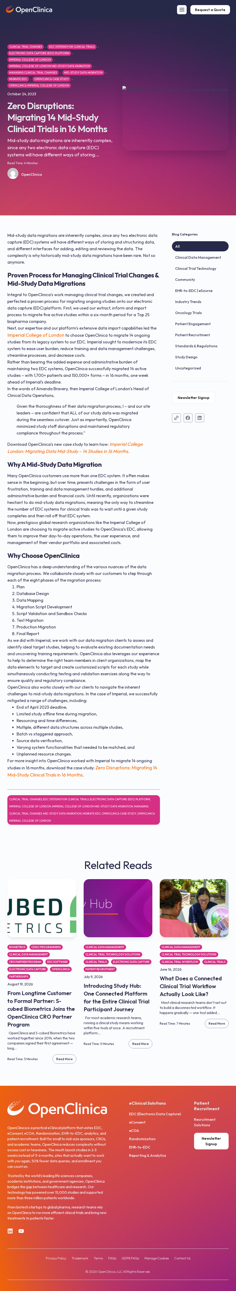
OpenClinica (61, 969)
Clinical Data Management (198, 257)
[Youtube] (21, 1231)
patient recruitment (100, 969)
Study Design (186, 357)
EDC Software (57, 962)
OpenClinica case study (51, 79)
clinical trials (96, 962)
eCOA (134, 1130)
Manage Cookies (157, 1258)
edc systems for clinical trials (72, 46)
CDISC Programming (46, 947)
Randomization (142, 1138)
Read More (64, 1059)
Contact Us (182, 1258)
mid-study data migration (83, 72)
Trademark (80, 1258)
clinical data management (28, 954)
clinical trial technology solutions (113, 954)
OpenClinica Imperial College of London (39, 85)
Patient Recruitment (192, 335)
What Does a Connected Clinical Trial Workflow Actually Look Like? (191, 986)
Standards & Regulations (196, 346)
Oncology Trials (188, 312)
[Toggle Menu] (181, 10)
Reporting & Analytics (147, 1155)
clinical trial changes (25, 46)
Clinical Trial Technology (195, 268)
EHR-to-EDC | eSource (193, 290)
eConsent (137, 1122)
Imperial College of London (30, 59)
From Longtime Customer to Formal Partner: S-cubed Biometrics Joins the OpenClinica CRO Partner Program (41, 1009)
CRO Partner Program (25, 962)
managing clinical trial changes (33, 72)
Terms (98, 1258)
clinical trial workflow (180, 962)
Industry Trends (188, 301)
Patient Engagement (193, 323)
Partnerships (18, 976)
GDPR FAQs (130, 1258)
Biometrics (17, 947)
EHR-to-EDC (139, 1147)
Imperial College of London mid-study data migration (49, 66)
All (177, 246)
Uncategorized (188, 368)
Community (185, 279)
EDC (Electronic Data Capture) (155, 1114)
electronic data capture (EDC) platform (39, 53)
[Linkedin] (10, 1231)
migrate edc (18, 79)
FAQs (112, 1258)
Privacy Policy (56, 1258)
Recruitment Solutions (204, 1122)
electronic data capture (27, 969)
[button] (188, 417)
